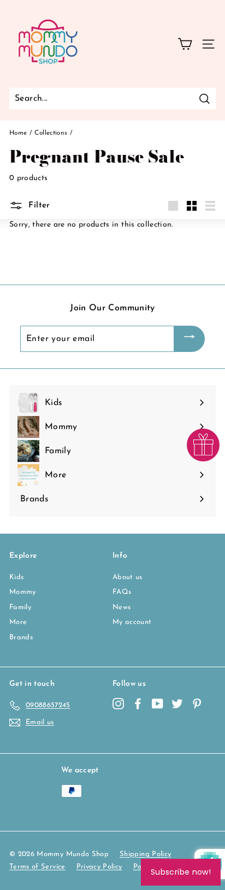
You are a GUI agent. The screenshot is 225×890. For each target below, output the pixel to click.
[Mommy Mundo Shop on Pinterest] (197, 703)
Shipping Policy (145, 854)
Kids (16, 577)
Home (18, 133)
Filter (38, 205)
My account (132, 622)
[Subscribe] (189, 339)
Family (20, 607)
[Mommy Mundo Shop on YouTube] (157, 703)
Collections (50, 133)
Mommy (22, 592)
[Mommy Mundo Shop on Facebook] (138, 703)
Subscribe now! (181, 871)
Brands (21, 637)
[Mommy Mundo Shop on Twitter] (177, 703)
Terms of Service (37, 866)
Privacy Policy (99, 866)
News (121, 607)
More (18, 622)
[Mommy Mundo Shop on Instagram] (118, 703)
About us (127, 577)
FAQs (121, 592)
